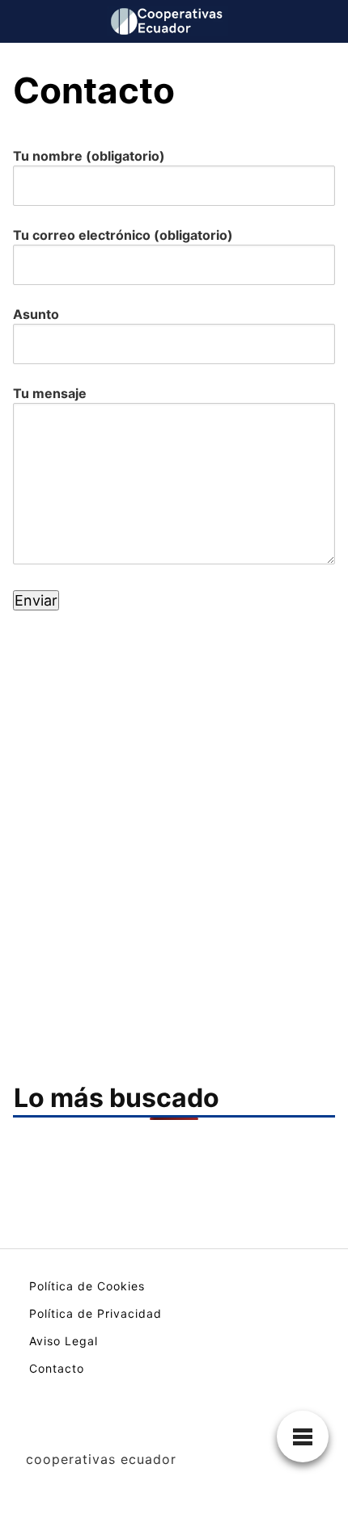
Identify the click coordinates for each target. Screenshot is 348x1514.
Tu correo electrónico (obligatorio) (123, 235)
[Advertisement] (174, 804)
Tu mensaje (50, 393)
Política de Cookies (87, 1286)
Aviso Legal (63, 1341)
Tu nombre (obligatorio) (89, 156)
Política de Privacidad (95, 1313)
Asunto (36, 314)
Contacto (56, 1368)
